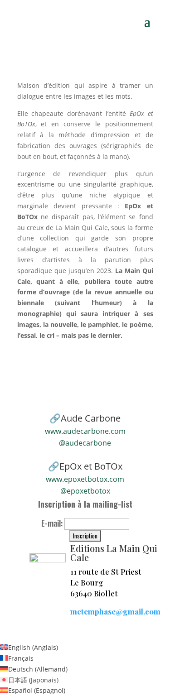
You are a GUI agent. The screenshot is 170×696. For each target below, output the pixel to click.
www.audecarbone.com (85, 431)
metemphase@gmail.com (115, 611)
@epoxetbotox (85, 491)
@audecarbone (85, 443)
